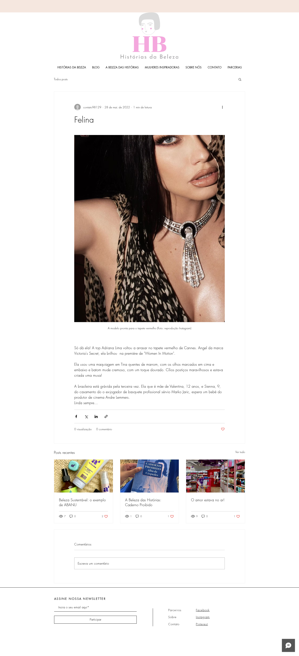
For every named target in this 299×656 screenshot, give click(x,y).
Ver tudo (240, 452)
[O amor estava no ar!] (215, 476)
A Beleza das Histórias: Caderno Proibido (143, 502)
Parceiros (174, 610)
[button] (240, 79)
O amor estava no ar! (208, 499)
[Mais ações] (222, 107)
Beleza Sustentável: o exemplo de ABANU (82, 502)
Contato (173, 624)
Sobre (172, 617)
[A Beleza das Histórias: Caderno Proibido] (149, 476)
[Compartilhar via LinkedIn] (96, 416)
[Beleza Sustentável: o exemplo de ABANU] (83, 476)
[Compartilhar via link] (106, 416)
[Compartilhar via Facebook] (76, 416)
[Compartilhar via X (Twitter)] (86, 416)
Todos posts (61, 79)
